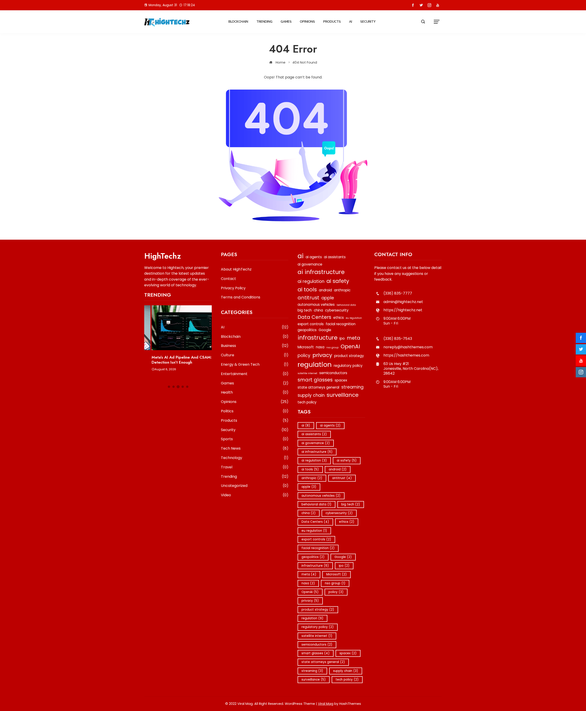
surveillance (342, 395)
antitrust (308, 297)
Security (368, 21)
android (325, 290)
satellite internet (307, 373)
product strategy (349, 355)
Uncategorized (254, 485)
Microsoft (306, 347)
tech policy (307, 402)
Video (254, 495)
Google (325, 329)
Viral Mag (325, 703)
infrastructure (317, 337)
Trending (264, 21)
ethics (338, 317)
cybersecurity (337, 310)
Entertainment (254, 374)
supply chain (311, 395)
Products (332, 21)
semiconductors (333, 372)
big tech (305, 310)
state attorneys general (318, 387)
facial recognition (340, 324)
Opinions (307, 21)
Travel (254, 467)
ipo (342, 338)
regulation (315, 364)
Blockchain (238, 21)
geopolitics (307, 329)
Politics (254, 411)
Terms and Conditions (240, 297)
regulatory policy (348, 365)
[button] (169, 387)
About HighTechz (236, 269)
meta (353, 338)
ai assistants (335, 257)
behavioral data (346, 305)
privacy (322, 355)
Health (254, 392)
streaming (352, 387)
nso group (332, 347)
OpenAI (350, 346)
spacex (341, 380)
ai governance (310, 264)
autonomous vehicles (316, 304)
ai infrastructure (321, 272)
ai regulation (311, 281)
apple (327, 298)
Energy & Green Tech (254, 364)
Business (254, 345)
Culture (254, 355)
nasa (320, 347)
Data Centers (314, 317)
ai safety (337, 281)
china (318, 310)
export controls (311, 324)
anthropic (342, 290)
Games (286, 21)
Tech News (254, 448)
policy (304, 355)
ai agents (314, 257)
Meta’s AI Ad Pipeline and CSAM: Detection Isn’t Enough (174, 359)
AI (350, 21)
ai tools (307, 289)
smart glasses (315, 379)
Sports (254, 439)
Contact (228, 278)
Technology (254, 458)
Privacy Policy (233, 288)
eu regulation (354, 318)
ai (301, 256)
